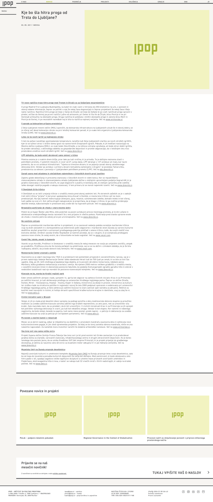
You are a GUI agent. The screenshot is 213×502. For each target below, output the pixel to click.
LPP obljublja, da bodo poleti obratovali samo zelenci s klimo (49, 155)
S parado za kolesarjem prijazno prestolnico (41, 123)
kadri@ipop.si (70, 495)
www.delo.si (33, 293)
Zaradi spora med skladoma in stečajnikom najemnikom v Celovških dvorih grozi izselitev (63, 173)
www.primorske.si (114, 119)
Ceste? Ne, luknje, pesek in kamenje (38, 239)
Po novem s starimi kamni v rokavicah (39, 317)
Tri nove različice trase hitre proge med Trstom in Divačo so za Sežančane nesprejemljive (63, 102)
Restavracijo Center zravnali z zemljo (38, 252)
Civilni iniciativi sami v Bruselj (35, 297)
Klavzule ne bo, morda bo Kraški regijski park (42, 273)
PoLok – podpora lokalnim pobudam (36, 438)
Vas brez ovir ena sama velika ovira (38, 331)
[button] (208, 2)
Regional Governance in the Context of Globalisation (108, 438)
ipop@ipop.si (69, 491)
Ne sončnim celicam (30, 221)
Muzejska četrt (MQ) (78, 353)
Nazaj (4, 11)
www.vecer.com (103, 235)
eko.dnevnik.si (106, 169)
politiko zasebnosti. (60, 473)
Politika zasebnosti (155, 493)
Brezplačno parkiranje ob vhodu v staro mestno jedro (45, 207)
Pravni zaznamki (154, 495)
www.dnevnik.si (48, 132)
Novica (36, 25)
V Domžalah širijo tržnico (33, 189)
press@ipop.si (70, 493)
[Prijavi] (208, 472)
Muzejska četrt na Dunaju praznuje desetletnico (43, 349)
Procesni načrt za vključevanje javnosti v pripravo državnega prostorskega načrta (176, 439)
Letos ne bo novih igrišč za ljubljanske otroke (42, 137)
